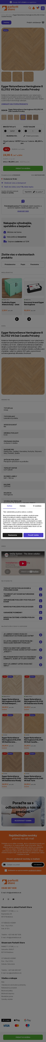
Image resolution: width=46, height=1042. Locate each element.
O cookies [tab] (37, 506)
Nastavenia (12, 535)
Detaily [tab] (22, 506)
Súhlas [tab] (9, 506)
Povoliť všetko (33, 535)
